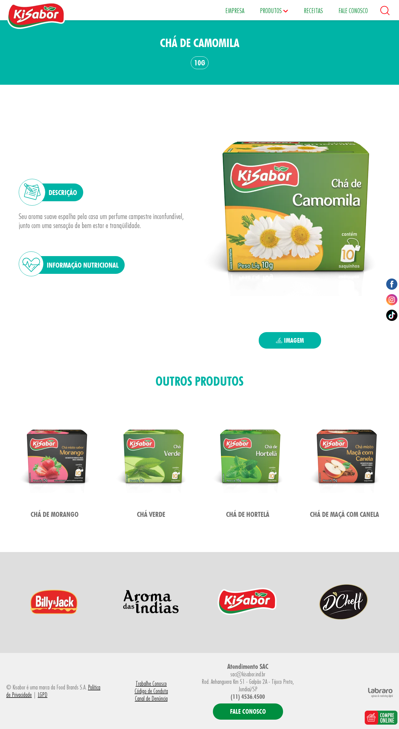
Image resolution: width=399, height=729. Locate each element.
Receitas (313, 11)
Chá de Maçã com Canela (344, 514)
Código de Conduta (151, 691)
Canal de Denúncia (151, 698)
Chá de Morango (55, 514)
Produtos (271, 11)
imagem (293, 340)
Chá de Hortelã (247, 514)
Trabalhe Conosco (151, 683)
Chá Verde (151, 514)
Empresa (234, 11)
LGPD (42, 694)
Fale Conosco (353, 11)
